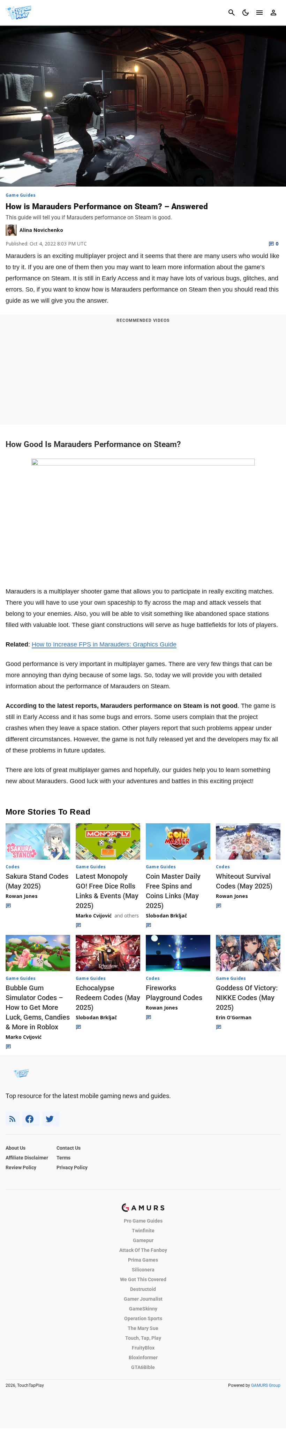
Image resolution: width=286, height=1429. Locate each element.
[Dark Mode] (246, 13)
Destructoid (143, 1289)
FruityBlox (143, 1348)
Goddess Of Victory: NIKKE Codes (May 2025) (247, 998)
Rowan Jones (22, 896)
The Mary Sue (143, 1328)
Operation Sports (143, 1318)
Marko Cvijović (94, 915)
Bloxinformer (143, 1357)
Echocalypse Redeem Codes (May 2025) (108, 998)
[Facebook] (30, 1119)
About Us (15, 1148)
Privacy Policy (72, 1167)
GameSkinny (143, 1308)
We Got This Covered (143, 1279)
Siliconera (143, 1269)
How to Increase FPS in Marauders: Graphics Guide (104, 644)
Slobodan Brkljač (166, 915)
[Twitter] (51, 1119)
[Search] (232, 13)
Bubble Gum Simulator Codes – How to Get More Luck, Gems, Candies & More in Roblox (38, 1007)
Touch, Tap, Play (143, 1338)
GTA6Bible (143, 1367)
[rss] (13, 1119)
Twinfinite (143, 1230)
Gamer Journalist (143, 1299)
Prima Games (143, 1260)
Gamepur (143, 1240)
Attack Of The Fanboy (143, 1250)
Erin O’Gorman (233, 1017)
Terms (63, 1157)
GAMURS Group (265, 1385)
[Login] (273, 13)
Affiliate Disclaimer (27, 1157)
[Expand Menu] (259, 13)
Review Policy (21, 1167)
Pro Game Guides (143, 1221)
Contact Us (69, 1148)
